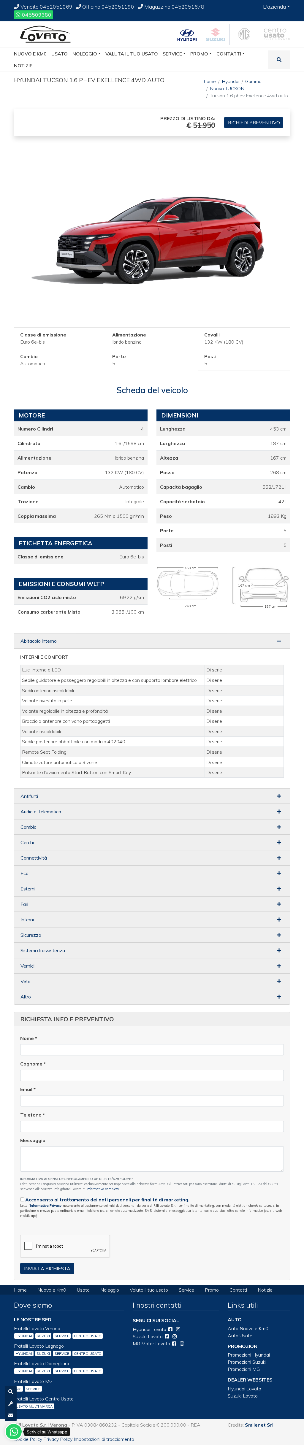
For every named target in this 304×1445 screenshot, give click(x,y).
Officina (107, 6)
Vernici (27, 966)
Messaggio (32, 1140)
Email (28, 1089)
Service (186, 1290)
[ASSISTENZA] (11, 1403)
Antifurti (29, 796)
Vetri (25, 981)
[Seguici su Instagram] (178, 1329)
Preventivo (254, 123)
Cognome (33, 1064)
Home (20, 1290)
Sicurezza (30, 935)
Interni (27, 919)
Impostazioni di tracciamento (104, 1439)
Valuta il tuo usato (149, 1290)
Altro (25, 997)
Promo (212, 1290)
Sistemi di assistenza (42, 950)
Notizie (265, 1290)
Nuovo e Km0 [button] (30, 54)
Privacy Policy (57, 1439)
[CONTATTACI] (11, 1415)
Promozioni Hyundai (249, 1355)
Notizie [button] (23, 66)
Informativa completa (102, 1189)
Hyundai (230, 81)
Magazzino (173, 6)
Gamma (253, 81)
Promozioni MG (244, 1369)
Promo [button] (199, 54)
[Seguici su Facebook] (170, 1329)
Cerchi (27, 842)
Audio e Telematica (40, 811)
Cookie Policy (28, 1439)
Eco (24, 873)
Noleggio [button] (84, 54)
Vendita (45, 6)
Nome (28, 1038)
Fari (24, 904)
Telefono (32, 1115)
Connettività (33, 858)
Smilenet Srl (259, 1425)
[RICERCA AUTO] (11, 1392)
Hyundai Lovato (244, 1389)
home (210, 81)
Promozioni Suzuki (247, 1362)
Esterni (27, 889)
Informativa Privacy (45, 1205)
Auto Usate (240, 1335)
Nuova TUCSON (227, 88)
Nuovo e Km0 (51, 1290)
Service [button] (172, 54)
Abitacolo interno (38, 641)
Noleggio (109, 1290)
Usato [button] (59, 54)
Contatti (238, 1290)
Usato (83, 1290)
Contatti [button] (228, 54)
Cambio (28, 827)
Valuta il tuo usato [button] (131, 54)
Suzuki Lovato (243, 1396)
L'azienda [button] (274, 6)
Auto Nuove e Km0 (248, 1328)
